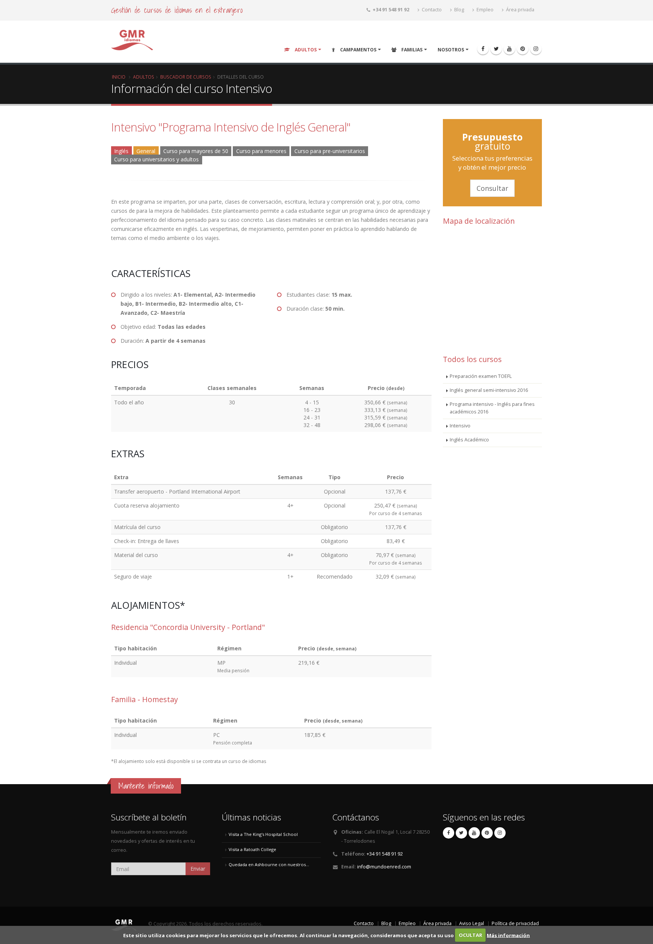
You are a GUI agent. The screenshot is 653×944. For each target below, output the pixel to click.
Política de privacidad (515, 923)
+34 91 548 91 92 (385, 854)
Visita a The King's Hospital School (263, 834)
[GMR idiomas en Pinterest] (522, 48)
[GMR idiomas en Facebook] (483, 48)
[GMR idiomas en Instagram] (536, 48)
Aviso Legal (471, 923)
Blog (458, 9)
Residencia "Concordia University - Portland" (188, 627)
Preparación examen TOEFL (481, 376)
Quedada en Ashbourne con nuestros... (269, 864)
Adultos (305, 49)
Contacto (431, 9)
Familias (411, 49)
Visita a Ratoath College (252, 849)
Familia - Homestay (144, 699)
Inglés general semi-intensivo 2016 (489, 390)
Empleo (484, 9)
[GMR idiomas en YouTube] (509, 48)
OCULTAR (470, 935)
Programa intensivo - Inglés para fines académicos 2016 (492, 408)
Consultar (492, 188)
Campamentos (357, 49)
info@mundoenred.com (384, 867)
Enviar (197, 868)
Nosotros (451, 49)
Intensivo (460, 425)
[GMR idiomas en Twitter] (496, 48)
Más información (508, 935)
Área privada (519, 9)
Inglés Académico (469, 439)
